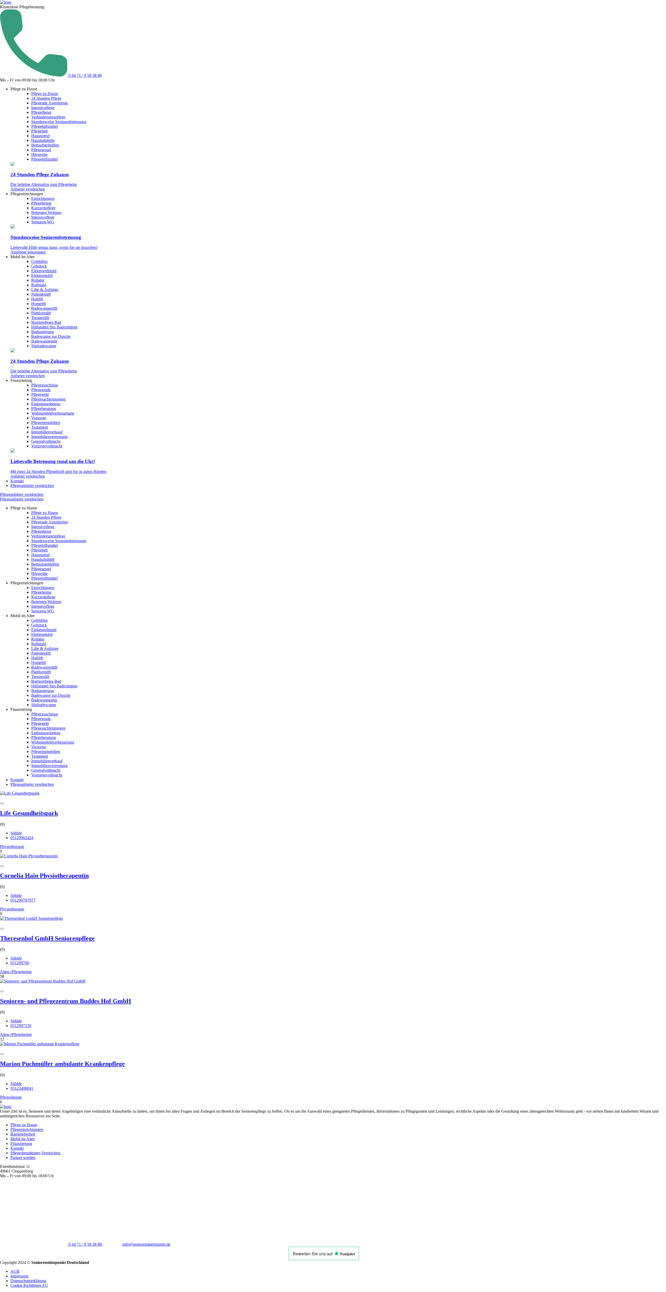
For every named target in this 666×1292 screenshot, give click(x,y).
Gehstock (39, 266)
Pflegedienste (11, 1097)
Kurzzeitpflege (43, 208)
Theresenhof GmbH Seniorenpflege (47, 938)
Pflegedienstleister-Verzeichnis (35, 1153)
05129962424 (21, 837)
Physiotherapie (12, 846)
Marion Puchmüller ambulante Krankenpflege (62, 1063)
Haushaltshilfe (43, 140)
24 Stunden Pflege (46, 98)
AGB (15, 1271)
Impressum (19, 1276)
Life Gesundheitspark (29, 813)
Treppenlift (40, 317)
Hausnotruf (40, 136)
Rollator (37, 280)
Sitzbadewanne (43, 346)
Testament (39, 427)
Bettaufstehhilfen (45, 145)
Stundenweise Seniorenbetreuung (58, 121)
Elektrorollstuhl (43, 271)
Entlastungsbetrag (45, 404)
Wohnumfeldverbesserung (52, 413)
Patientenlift (41, 294)
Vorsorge (38, 418)
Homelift (38, 303)
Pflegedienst (41, 112)
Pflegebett (39, 131)
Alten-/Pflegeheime (16, 972)
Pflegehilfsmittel (44, 126)
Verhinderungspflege (48, 117)
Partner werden (22, 1157)
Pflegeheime (41, 203)
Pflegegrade (41, 390)
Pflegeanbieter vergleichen (32, 485)
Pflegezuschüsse (44, 385)
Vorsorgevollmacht (46, 446)
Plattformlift (41, 313)
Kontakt (17, 481)
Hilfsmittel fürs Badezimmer (54, 327)
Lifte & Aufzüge (44, 289)
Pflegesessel (41, 150)
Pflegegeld (40, 394)
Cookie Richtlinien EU (29, 1285)
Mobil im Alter (22, 1139)
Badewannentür (44, 341)
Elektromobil (42, 275)
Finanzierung (21, 1143)
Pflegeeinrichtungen (26, 1129)
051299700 (19, 963)
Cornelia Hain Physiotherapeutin (44, 875)
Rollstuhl (38, 285)
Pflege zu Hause (44, 93)
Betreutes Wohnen (46, 212)
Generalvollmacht (45, 441)
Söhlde (16, 833)
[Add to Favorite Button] (2, 803)
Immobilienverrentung (49, 436)
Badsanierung (42, 332)
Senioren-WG (42, 222)
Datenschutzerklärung (28, 1280)
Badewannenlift (44, 308)
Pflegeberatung (43, 408)
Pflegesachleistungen (48, 399)
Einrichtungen (42, 198)
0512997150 (20, 1025)
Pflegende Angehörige (49, 103)
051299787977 (22, 900)
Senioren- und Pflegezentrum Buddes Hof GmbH (65, 1001)
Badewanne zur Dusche (51, 336)
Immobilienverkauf (46, 432)
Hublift (37, 299)
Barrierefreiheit (22, 1134)
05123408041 (21, 1088)
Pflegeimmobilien (45, 422)
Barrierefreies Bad (46, 322)
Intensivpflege (42, 107)
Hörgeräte (39, 154)
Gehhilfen (39, 261)
